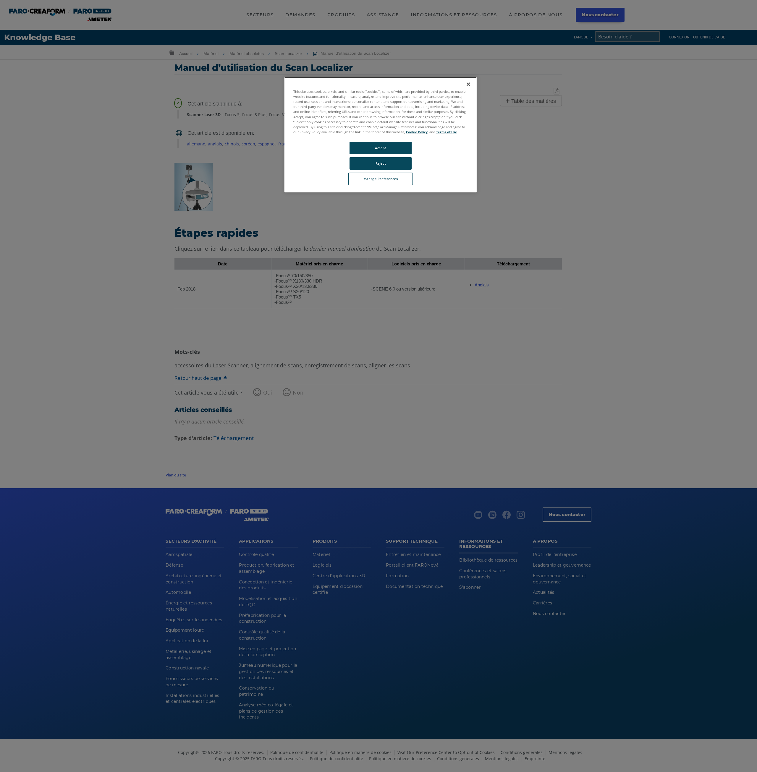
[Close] (468, 84)
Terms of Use (446, 132)
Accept (380, 148)
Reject (381, 163)
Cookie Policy (417, 132)
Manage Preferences (380, 178)
